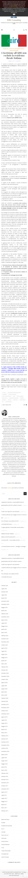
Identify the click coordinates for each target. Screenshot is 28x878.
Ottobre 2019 (4, 710)
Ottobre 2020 (4, 679)
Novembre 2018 (5, 745)
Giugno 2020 (4, 688)
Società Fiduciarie (5, 844)
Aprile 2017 (4, 804)
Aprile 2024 (4, 598)
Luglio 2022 (4, 623)
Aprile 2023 (4, 610)
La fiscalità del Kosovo (6, 524)
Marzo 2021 (4, 663)
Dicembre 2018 (5, 742)
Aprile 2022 (4, 629)
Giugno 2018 (4, 760)
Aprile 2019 (4, 729)
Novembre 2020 (5, 676)
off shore (9, 399)
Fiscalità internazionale (16, 48)
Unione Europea (8, 401)
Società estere (14, 50)
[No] (26, 8)
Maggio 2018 (4, 764)
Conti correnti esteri (12, 394)
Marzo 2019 (4, 732)
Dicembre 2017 (5, 779)
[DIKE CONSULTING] (14, 17)
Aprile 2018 (4, 767)
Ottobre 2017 (4, 785)
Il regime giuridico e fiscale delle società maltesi (12, 527)
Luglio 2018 (4, 757)
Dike (14, 396)
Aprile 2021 (4, 660)
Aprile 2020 (4, 692)
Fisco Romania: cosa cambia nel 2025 (10, 521)
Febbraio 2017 (4, 810)
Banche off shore (5, 819)
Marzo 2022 (4, 632)
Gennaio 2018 (4, 776)
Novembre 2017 (5, 782)
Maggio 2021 (4, 657)
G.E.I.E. (2, 829)
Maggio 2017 (4, 801)
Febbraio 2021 (4, 667)
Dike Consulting (20, 396)
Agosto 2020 (4, 682)
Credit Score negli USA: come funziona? (10, 511)
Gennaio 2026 (4, 585)
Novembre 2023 (5, 601)
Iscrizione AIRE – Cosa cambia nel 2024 (10, 540)
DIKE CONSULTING (7, 404)
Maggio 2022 (4, 626)
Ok (14, 14)
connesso (9, 487)
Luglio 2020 (4, 685)
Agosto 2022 (4, 620)
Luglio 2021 (4, 651)
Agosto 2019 (4, 717)
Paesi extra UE (4, 835)
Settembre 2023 (5, 604)
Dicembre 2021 (5, 638)
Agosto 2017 (4, 792)
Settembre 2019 (5, 713)
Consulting (4, 394)
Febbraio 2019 (4, 735)
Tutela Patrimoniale (5, 850)
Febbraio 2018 (4, 773)
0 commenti (17, 61)
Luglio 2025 (4, 588)
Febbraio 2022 (4, 635)
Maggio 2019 (4, 726)
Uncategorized (4, 854)
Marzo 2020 (4, 695)
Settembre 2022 (5, 616)
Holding (21, 398)
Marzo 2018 (4, 770)
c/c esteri (4, 392)
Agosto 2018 (4, 754)
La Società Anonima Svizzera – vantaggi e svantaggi (13, 546)
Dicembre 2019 (5, 704)
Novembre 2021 (5, 642)
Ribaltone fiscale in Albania (7, 533)
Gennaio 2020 (4, 701)
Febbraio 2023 (4, 613)
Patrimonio (15, 399)
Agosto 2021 (4, 648)
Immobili (4, 399)
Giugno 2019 (4, 723)
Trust (2, 847)
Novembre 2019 (5, 707)
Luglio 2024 (4, 595)
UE (2, 401)
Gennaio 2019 (4, 739)
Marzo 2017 (4, 807)
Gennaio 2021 (4, 670)
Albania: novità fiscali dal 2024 (8, 537)
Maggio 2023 (4, 607)
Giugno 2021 (4, 654)
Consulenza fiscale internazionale (14, 392)
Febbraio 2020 (4, 698)
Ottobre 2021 (4, 645)
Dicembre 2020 (5, 673)
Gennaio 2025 (4, 591)
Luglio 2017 (4, 795)
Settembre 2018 (5, 751)
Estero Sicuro (4, 398)
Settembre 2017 (5, 789)
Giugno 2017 (4, 798)
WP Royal (17, 875)
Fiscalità (5, 48)
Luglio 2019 (4, 720)
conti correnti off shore (6, 396)
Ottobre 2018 (4, 748)
